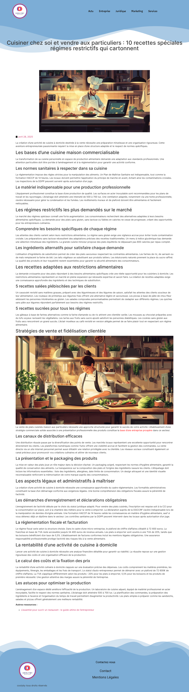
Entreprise (104, 11)
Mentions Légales (105, 677)
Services (152, 11)
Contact (105, 671)
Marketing (137, 11)
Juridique (121, 11)
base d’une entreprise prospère (136, 430)
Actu (91, 11)
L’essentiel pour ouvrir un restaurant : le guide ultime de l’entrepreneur (57, 609)
